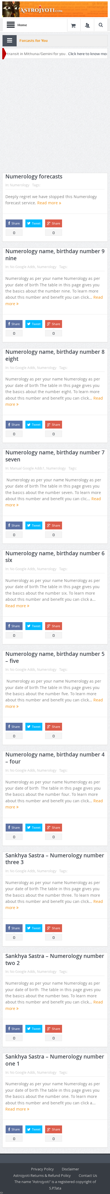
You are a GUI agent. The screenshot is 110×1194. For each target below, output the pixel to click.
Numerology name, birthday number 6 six (55, 557)
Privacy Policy (42, 1169)
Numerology (19, 185)
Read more (48, 202)
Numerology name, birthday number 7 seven (55, 456)
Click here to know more (79, 53)
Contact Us (88, 1175)
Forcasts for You (33, 40)
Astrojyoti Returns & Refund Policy (42, 1175)
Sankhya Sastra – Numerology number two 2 (54, 959)
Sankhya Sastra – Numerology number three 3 (54, 859)
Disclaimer (70, 1169)
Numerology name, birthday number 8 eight (55, 355)
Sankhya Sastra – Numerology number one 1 (54, 1060)
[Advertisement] (55, 116)
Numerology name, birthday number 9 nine (55, 255)
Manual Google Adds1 (27, 468)
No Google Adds (22, 266)
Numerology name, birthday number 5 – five (55, 657)
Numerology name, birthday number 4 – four (55, 758)
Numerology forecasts (33, 176)
